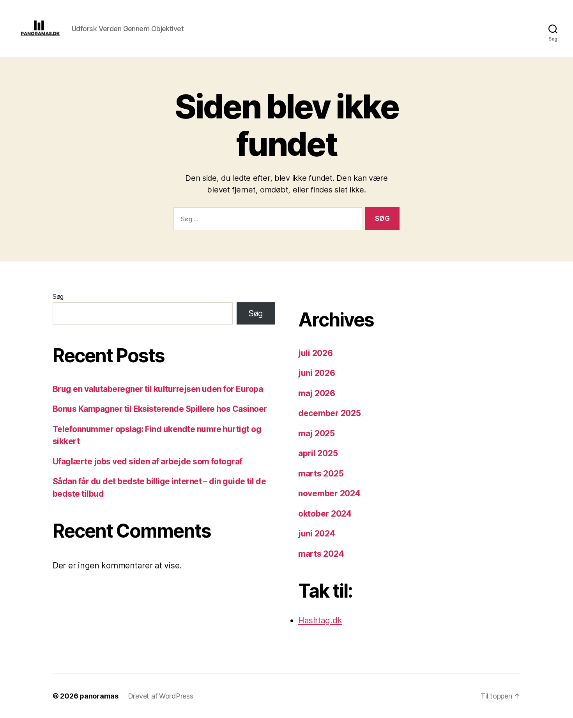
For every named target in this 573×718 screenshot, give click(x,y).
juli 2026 (315, 353)
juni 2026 (316, 373)
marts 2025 (320, 473)
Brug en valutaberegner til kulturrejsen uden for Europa (158, 389)
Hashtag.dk (320, 620)
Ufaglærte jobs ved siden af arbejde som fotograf (147, 461)
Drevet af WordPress (160, 696)
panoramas (99, 696)
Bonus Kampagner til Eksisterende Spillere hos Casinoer (160, 409)
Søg (58, 296)
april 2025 (318, 453)
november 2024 (329, 493)
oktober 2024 (325, 514)
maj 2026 (316, 393)
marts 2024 (321, 554)
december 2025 (329, 413)
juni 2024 (316, 533)
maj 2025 (316, 433)
